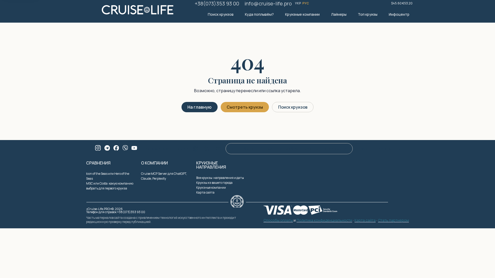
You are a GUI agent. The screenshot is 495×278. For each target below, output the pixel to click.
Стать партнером (393, 220)
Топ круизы (367, 14)
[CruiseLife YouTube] (134, 148)
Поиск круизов (221, 14)
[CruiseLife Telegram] (107, 148)
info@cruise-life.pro (268, 3)
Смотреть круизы (245, 107)
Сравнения (98, 163)
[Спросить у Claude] (207, 149)
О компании (154, 163)
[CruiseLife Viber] (125, 148)
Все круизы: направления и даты (220, 178)
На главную (199, 107)
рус (305, 3)
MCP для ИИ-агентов (380, 148)
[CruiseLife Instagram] (98, 148)
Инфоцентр (399, 14)
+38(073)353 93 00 (217, 3)
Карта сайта (205, 192)
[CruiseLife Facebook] (116, 148)
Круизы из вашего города (214, 182)
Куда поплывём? (259, 14)
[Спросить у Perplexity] (218, 148)
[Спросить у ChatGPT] (196, 149)
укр (298, 3)
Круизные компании (302, 14)
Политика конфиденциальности (324, 220)
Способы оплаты (278, 220)
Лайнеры (338, 14)
